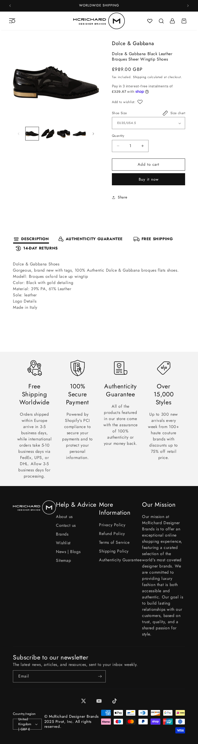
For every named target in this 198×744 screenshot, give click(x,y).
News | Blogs (68, 552)
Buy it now (149, 179)
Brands (62, 534)
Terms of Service (114, 542)
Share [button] (122, 197)
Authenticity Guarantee (120, 560)
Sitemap (63, 560)
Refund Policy (112, 534)
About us (64, 517)
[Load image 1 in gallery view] (32, 133)
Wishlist (63, 543)
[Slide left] (18, 133)
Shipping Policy (114, 551)
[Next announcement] (188, 5)
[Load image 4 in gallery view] (79, 133)
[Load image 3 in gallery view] (63, 133)
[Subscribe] (99, 676)
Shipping (139, 77)
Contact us (66, 525)
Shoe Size (119, 113)
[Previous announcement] (10, 5)
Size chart (177, 113)
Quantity (118, 135)
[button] (12, 21)
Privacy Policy (112, 525)
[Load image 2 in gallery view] (47, 133)
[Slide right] (93, 133)
